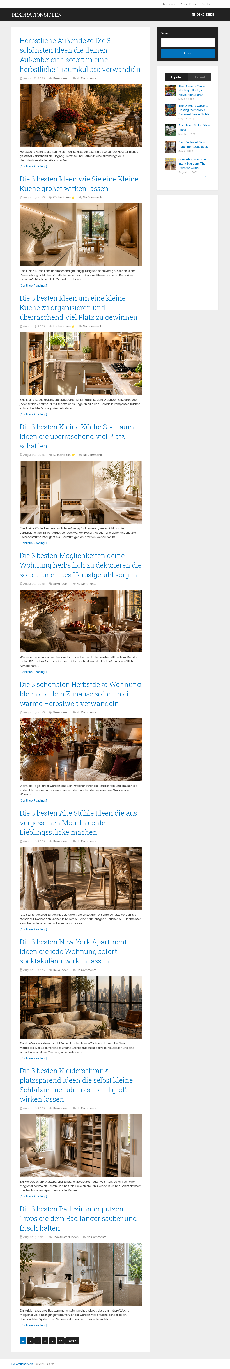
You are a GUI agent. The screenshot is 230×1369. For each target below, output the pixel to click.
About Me (206, 4)
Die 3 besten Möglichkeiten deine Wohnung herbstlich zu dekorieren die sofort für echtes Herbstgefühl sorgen (81, 565)
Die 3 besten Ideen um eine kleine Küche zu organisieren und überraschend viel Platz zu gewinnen (79, 307)
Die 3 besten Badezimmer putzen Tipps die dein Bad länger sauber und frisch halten (78, 1218)
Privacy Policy (188, 4)
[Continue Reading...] (33, 166)
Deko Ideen (205, 14)
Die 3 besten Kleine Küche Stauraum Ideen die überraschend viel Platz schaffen (77, 436)
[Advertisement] (188, 253)
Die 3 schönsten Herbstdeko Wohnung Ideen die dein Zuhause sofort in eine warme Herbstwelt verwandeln (80, 694)
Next (71, 1340)
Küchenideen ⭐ (64, 197)
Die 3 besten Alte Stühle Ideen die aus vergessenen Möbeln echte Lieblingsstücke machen (78, 822)
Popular (176, 77)
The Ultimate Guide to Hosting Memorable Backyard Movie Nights (193, 110)
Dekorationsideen (37, 14)
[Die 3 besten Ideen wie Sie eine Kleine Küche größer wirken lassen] (81, 234)
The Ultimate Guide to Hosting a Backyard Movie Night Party (193, 90)
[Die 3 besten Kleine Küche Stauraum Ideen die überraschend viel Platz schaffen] (81, 492)
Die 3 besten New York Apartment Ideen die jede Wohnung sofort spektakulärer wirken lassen (73, 951)
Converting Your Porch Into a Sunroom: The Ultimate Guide (193, 164)
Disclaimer (169, 4)
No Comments (86, 78)
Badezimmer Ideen (66, 1237)
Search (165, 33)
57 (60, 1340)
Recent (199, 77)
